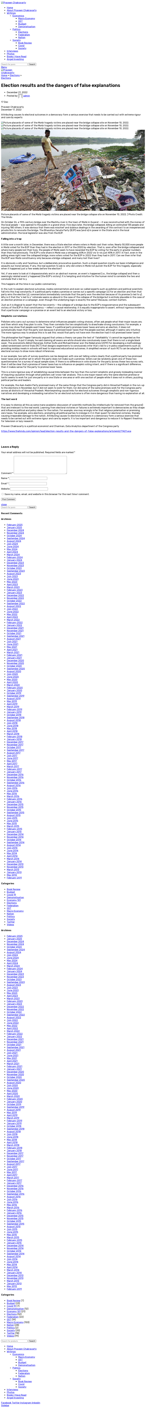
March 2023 (13, 587)
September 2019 (15, 695)
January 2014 (14, 861)
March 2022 (13, 619)
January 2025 (14, 527)
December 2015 (15, 804)
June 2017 (12, 758)
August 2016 (14, 785)
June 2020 (13, 676)
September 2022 (16, 603)
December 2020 (15, 660)
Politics (16, 29)
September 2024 (16, 538)
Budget (22, 24)
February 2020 (15, 687)
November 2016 (15, 777)
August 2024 (14, 541)
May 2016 (12, 793)
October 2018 (14, 715)
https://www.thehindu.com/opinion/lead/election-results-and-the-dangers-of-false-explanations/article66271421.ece (66, 431)
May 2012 (12, 875)
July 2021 (12, 641)
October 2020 (14, 666)
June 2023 (13, 579)
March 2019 (13, 706)
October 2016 (14, 780)
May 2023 (12, 581)
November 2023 (15, 565)
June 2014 (12, 850)
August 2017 (14, 753)
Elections (23, 32)
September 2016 (15, 782)
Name (5, 478)
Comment (7, 473)
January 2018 (14, 739)
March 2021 (13, 652)
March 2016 (13, 796)
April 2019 (12, 704)
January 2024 (14, 560)
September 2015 (15, 812)
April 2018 (12, 731)
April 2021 (12, 649)
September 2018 (15, 717)
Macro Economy (26, 18)
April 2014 (12, 856)
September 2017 (15, 750)
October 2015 (14, 810)
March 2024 (13, 554)
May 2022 (12, 614)
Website (5, 488)
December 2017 (15, 742)
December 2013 (15, 864)
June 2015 (12, 820)
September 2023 (16, 571)
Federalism (24, 34)
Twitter (11, 922)
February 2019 (14, 709)
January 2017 (14, 772)
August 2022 (14, 606)
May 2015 (12, 823)
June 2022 (13, 611)
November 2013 (15, 867)
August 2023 (14, 573)
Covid (21, 45)
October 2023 (14, 568)
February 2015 (14, 829)
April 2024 (12, 552)
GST (20, 21)
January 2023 (14, 592)
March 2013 (13, 869)
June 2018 (12, 725)
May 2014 (12, 853)
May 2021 (12, 647)
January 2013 (14, 872)
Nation (21, 37)
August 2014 (14, 845)
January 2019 (14, 712)
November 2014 (15, 837)
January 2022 (14, 625)
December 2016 (15, 774)
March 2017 (13, 766)
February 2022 (15, 622)
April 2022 (12, 617)
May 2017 (12, 761)
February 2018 (14, 736)
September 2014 (15, 842)
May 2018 (12, 728)
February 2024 (15, 557)
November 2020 (15, 663)
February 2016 (14, 799)
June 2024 (13, 546)
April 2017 (12, 763)
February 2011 (14, 877)
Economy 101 (14, 900)
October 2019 (14, 693)
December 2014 (15, 834)
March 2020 (13, 685)
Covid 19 (11, 894)
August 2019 (14, 698)
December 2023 (15, 562)
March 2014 (13, 858)
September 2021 (15, 636)
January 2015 (14, 831)
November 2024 (15, 533)
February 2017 (14, 769)
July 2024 (12, 543)
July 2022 (12, 609)
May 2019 (12, 701)
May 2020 (12, 679)
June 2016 (12, 791)
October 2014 (14, 839)
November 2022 (15, 598)
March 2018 (13, 734)
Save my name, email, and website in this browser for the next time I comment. (47, 494)
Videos (10, 924)
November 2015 (15, 807)
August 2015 (14, 815)
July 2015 (12, 818)
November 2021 (15, 630)
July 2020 (12, 674)
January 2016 (14, 801)
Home (4, 75)
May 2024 (12, 549)
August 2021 (14, 638)
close (4, 504)
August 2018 (14, 720)
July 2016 (12, 788)
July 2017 (12, 755)
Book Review (25, 43)
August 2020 (14, 671)
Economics (18, 15)
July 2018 (12, 723)
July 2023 (12, 576)
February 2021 (14, 655)
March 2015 (13, 826)
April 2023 (12, 584)
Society (17, 40)
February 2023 (15, 590)
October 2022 (14, 600)
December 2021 (15, 628)
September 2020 (16, 668)
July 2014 (12, 848)
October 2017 (14, 747)
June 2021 (12, 644)
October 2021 (14, 633)
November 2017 (15, 744)
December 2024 (15, 530)
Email (4, 483)
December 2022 (15, 595)
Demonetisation (26, 26)
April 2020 (12, 682)
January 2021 (14, 657)
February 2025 (15, 524)
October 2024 (14, 535)
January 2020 (14, 690)
